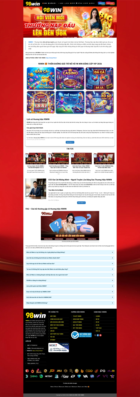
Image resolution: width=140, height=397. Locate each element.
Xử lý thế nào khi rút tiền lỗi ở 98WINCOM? (39, 297)
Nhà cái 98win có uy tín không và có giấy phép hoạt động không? (45, 252)
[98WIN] (33, 3)
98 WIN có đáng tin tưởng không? (36, 280)
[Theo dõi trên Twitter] (98, 335)
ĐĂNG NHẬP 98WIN (78, 319)
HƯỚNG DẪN (52, 3)
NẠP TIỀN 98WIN (77, 325)
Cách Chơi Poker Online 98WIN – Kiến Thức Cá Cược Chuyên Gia (81, 166)
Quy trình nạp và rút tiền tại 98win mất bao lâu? (40, 263)
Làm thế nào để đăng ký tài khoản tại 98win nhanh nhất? (43, 258)
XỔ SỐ (86, 3)
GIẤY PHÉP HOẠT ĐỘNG (56, 334)
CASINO (61, 3)
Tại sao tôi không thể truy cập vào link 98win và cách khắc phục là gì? (47, 269)
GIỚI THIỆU (53, 316)
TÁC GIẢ (52, 337)
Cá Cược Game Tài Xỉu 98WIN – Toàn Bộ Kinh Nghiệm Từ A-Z (35, 166)
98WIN (45, 3)
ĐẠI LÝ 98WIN (53, 328)
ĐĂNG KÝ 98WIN (77, 322)
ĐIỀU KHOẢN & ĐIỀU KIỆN (57, 322)
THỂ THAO (80, 3)
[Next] (115, 165)
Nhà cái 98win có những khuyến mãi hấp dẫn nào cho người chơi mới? (47, 275)
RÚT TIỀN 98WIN (77, 328)
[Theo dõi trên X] (95, 335)
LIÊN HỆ (52, 331)
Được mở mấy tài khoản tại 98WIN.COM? (38, 291)
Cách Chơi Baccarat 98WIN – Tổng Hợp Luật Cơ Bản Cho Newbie (58, 166)
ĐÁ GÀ (67, 3)
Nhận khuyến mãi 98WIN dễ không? (36, 303)
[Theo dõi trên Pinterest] (100, 335)
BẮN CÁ (92, 3)
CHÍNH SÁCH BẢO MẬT (56, 319)
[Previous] (25, 165)
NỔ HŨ (73, 3)
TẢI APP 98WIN (77, 316)
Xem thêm (69, 142)
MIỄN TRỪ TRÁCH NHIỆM (57, 325)
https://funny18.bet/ (51, 58)
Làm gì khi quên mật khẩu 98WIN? (36, 286)
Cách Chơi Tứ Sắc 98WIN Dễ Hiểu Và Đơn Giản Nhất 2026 (104, 166)
